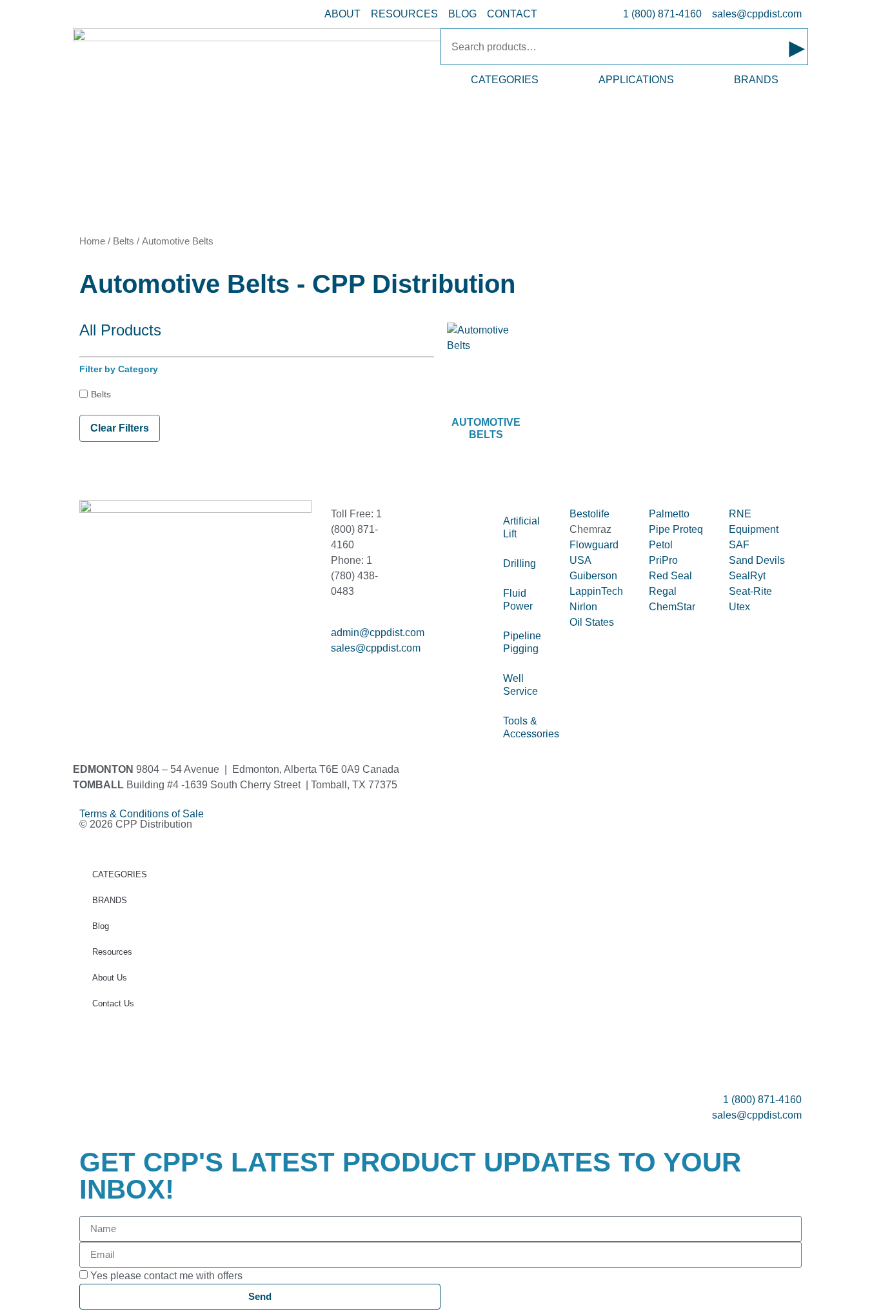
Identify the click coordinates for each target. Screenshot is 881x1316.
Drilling (519, 563)
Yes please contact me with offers (166, 1275)
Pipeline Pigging (522, 642)
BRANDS (756, 79)
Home (92, 241)
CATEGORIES (505, 79)
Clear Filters (119, 428)
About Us (109, 977)
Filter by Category (118, 369)
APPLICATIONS (636, 79)
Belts (123, 241)
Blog (100, 926)
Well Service (520, 685)
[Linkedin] (130, 659)
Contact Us (113, 1003)
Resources (112, 952)
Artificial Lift (521, 527)
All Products (120, 330)
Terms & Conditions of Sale (146, 813)
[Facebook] (95, 659)
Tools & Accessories (530, 727)
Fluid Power (518, 600)
